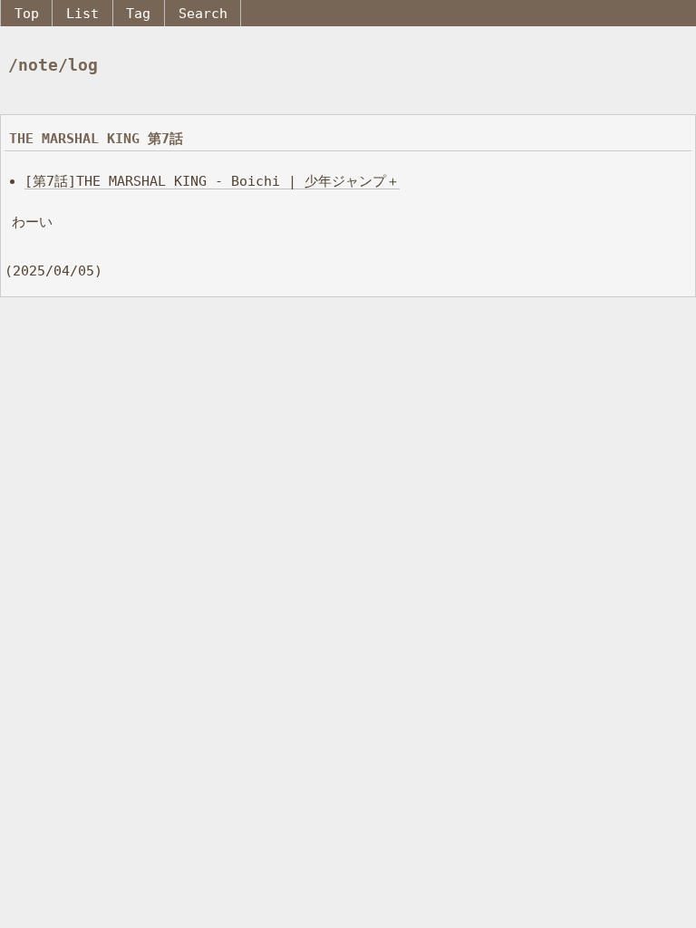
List (82, 13)
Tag (138, 13)
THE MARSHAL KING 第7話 (96, 138)
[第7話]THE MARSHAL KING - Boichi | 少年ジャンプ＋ (212, 180)
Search (203, 13)
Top (26, 13)
